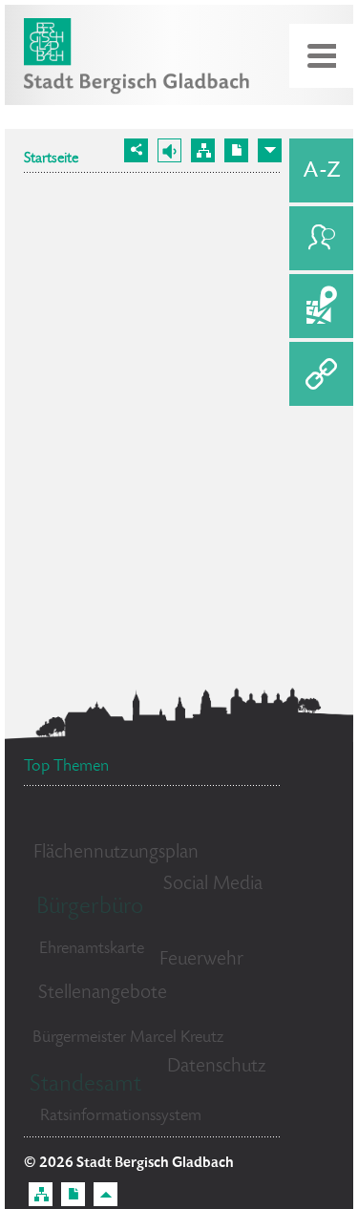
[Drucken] (236, 150)
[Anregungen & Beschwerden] (321, 238)
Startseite (51, 159)
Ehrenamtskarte (91, 949)
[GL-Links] (321, 374)
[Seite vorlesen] (169, 150)
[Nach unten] (270, 150)
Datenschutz (216, 1067)
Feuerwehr (201, 960)
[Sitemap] (203, 150)
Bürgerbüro (89, 908)
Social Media (213, 885)
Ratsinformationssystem (120, 1116)
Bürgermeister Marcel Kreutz (127, 1038)
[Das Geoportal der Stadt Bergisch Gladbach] (321, 306)
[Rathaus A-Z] (321, 170)
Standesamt (85, 1085)
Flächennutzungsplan (116, 853)
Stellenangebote (102, 994)
